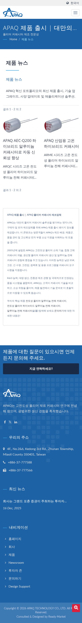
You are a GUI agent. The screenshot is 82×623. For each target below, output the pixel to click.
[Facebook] (5, 422)
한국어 (75, 3)
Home (13, 39)
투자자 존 (15, 570)
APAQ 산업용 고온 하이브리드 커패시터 (61, 143)
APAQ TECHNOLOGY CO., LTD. (46, 608)
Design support (19, 586)
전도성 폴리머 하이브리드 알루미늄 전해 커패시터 (33, 306)
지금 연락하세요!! (41, 368)
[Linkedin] (15, 422)
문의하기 (59, 311)
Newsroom (16, 562)
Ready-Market (57, 616)
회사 (12, 546)
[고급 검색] (76, 608)
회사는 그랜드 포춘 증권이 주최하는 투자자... (35, 501)
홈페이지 (15, 539)
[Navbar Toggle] (75, 12)
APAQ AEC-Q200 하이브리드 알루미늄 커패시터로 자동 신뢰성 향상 (19, 149)
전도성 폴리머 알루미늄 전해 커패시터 (46, 301)
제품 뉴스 (27, 39)
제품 (12, 554)
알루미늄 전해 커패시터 (19, 311)
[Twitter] (10, 422)
